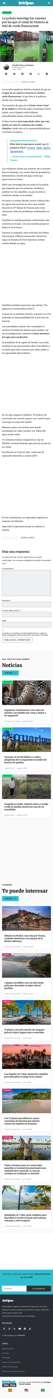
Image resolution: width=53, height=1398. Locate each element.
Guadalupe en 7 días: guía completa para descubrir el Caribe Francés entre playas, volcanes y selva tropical (25, 1218)
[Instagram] (9, 1329)
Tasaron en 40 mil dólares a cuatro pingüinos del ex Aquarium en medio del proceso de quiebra (25, 760)
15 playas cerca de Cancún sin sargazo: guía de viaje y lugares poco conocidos (24, 1031)
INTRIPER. (21, 1335)
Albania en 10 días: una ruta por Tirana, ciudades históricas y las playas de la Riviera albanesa (25, 938)
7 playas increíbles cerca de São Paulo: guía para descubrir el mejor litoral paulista (24, 985)
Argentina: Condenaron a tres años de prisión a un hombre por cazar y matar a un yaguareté (25, 713)
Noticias (7, 12)
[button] (4, 3)
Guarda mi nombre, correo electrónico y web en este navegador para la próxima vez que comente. (25, 634)
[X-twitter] (14, 1329)
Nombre (6, 600)
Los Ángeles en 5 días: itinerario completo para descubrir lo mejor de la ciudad (26, 1075)
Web (4, 621)
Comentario (8, 569)
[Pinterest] (25, 1329)
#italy (39, 147)
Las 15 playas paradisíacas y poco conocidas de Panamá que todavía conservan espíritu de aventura (22, 1121)
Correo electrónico (11, 610)
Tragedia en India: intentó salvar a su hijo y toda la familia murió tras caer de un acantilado (26, 807)
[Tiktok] (30, 1329)
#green (46, 147)
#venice (31, 147)
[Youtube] (20, 1329)
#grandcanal (16, 151)
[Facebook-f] (4, 1329)
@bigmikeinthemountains (23, 140)
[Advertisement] (26, 274)
